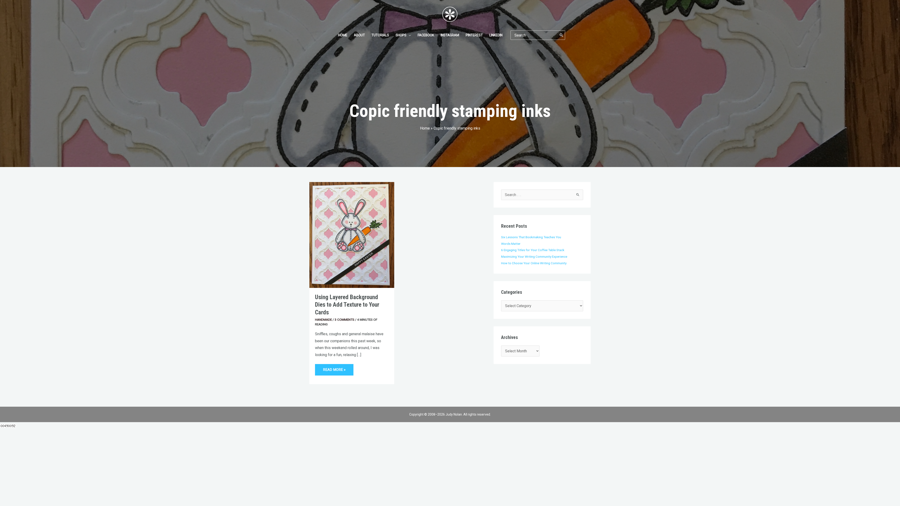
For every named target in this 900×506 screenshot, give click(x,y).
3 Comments (344, 319)
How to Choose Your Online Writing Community (533, 263)
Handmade (323, 319)
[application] (408, 35)
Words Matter (511, 244)
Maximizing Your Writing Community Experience (534, 256)
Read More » (334, 368)
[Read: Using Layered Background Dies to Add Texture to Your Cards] (351, 234)
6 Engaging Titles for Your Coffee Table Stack (532, 250)
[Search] (561, 35)
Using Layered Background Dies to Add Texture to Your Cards (347, 305)
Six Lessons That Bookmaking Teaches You (531, 237)
